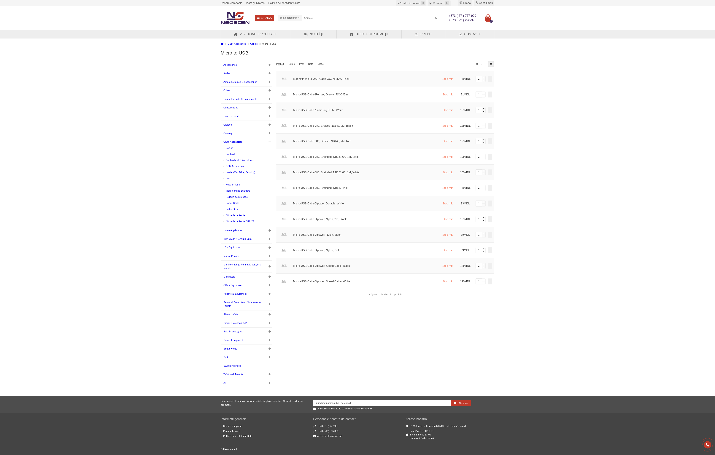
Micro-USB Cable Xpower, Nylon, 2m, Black (320, 219)
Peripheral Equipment (235, 293)
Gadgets (228, 124)
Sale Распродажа (233, 331)
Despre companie (231, 2)
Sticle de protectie (235, 215)
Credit (426, 34)
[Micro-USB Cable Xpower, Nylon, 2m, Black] (283, 219)
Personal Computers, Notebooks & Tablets (242, 304)
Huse (228, 178)
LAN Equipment (231, 247)
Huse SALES (233, 184)
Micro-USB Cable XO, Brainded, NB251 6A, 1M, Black (326, 156)
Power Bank (232, 203)
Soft (225, 357)
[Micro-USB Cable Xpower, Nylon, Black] (283, 235)
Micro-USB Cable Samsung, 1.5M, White (318, 110)
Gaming (227, 133)
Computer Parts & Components (240, 99)
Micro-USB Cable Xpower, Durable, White (318, 203)
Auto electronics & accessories (240, 82)
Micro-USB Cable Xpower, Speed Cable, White (321, 281)
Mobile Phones (231, 256)
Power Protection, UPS (235, 323)
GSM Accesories (237, 43)
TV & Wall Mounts (233, 374)
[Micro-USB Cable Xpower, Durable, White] (283, 203)
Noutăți (316, 34)
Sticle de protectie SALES (240, 221)
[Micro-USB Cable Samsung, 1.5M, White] (283, 110)
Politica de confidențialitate (284, 2)
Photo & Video (231, 314)
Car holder (231, 154)
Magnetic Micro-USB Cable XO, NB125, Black (321, 78)
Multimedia (229, 276)
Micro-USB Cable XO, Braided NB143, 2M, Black (323, 125)
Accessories (230, 64)
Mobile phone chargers (238, 190)
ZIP (225, 383)
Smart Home (230, 348)
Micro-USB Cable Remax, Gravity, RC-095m (320, 94)
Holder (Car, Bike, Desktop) (240, 172)
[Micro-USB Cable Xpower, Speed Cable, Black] (283, 266)
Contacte (472, 34)
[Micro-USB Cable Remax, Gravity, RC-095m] (283, 94)
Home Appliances (232, 230)
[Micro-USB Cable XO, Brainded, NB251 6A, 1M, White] (283, 172)
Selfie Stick (232, 209)
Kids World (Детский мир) (237, 239)
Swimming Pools (232, 365)
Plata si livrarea (231, 431)
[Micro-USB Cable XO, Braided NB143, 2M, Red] (283, 141)
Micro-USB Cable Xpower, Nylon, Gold (316, 250)
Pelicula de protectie (237, 197)
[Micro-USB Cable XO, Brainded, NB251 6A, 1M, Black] (283, 157)
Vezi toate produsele (258, 34)
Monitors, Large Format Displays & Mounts (242, 266)
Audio (226, 73)
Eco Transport (231, 116)
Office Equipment (232, 285)
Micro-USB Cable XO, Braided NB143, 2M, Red (322, 141)
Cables (254, 43)
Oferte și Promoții (371, 34)
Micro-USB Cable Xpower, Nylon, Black (317, 234)
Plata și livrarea (255, 2)
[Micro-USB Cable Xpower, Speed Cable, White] (283, 281)
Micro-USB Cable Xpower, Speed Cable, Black (321, 265)
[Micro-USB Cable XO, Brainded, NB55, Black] (283, 188)
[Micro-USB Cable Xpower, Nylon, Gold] (283, 250)
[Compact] (491, 64)
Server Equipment (233, 340)
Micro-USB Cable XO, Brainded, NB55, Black (320, 187)
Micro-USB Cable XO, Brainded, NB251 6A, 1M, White (326, 172)
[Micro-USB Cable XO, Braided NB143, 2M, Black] (283, 126)
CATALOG (266, 17)
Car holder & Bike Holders (240, 160)
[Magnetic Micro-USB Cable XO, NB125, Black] (283, 79)
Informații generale (234, 419)
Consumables (230, 107)
